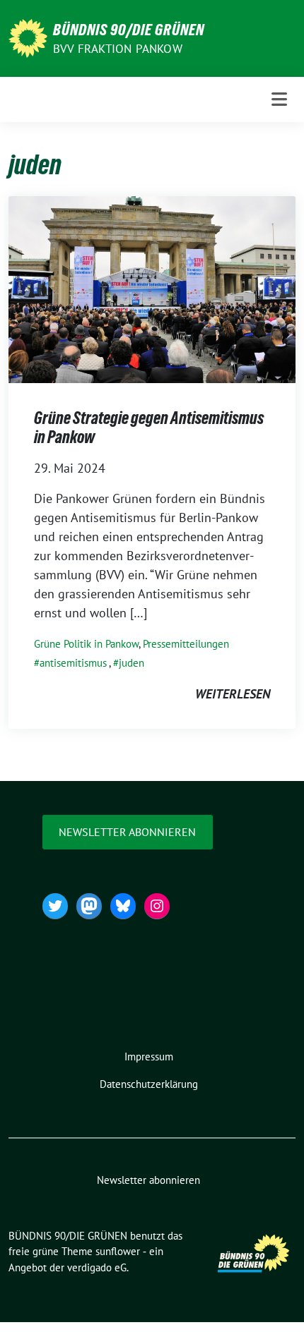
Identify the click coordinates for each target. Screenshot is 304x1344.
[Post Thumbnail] (152, 288)
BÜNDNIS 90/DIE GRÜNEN (128, 29)
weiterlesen (232, 694)
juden (131, 663)
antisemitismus (73, 663)
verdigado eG (97, 1267)
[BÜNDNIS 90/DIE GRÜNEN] (27, 37)
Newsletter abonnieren (127, 832)
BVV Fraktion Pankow (117, 48)
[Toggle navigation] (279, 99)
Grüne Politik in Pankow (86, 643)
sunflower (117, 1251)
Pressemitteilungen (186, 643)
